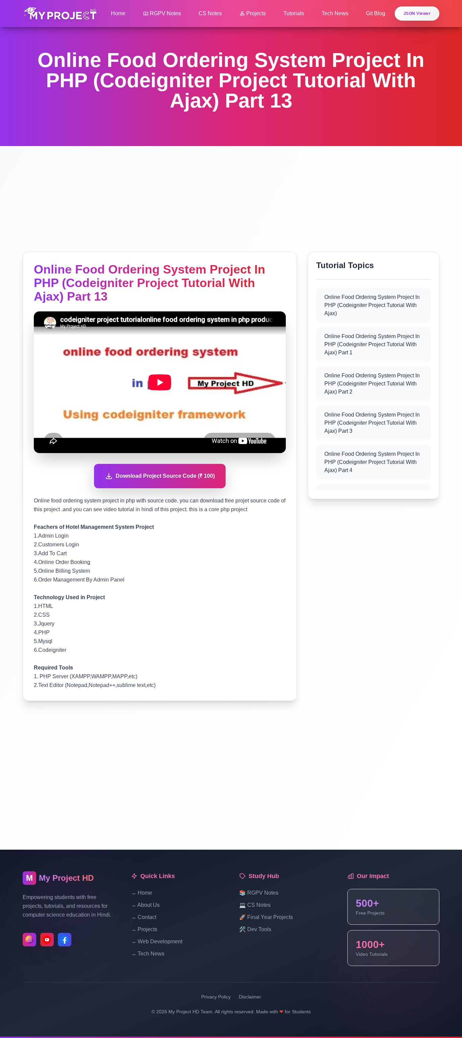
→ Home (141, 893)
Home (118, 13)
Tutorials (293, 13)
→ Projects (144, 929)
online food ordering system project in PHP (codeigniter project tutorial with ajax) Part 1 (372, 344)
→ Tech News (147, 954)
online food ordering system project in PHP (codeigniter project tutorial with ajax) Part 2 (372, 384)
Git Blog (375, 13)
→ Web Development (156, 941)
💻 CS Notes (255, 905)
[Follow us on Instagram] (29, 939)
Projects (256, 13)
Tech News (335, 13)
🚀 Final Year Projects (266, 917)
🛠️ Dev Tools (255, 929)
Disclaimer (250, 996)
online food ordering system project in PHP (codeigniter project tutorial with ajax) (372, 305)
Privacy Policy (216, 996)
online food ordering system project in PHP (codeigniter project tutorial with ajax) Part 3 (372, 423)
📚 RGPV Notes (258, 893)
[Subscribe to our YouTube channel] (47, 939)
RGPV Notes (165, 13)
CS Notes (210, 13)
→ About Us (145, 905)
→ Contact (143, 917)
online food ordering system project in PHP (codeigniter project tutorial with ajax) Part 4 (372, 462)
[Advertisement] (231, 193)
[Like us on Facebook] (64, 939)
